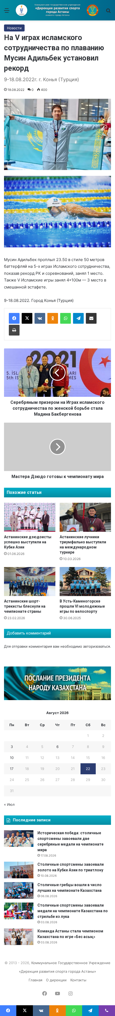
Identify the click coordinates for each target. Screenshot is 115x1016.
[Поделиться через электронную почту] (91, 318)
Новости (14, 28)
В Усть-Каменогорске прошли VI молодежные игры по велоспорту (82, 606)
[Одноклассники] (52, 318)
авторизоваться (96, 646)
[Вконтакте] (39, 318)
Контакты (78, 980)
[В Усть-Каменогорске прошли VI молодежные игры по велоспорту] (85, 581)
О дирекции (56, 980)
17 (11, 769)
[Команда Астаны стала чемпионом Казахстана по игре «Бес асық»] (18, 936)
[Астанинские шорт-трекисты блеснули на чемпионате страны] (29, 581)
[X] (27, 318)
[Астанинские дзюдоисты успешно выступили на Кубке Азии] (29, 517)
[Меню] (6, 12)
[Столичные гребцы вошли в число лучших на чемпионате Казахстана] (18, 890)
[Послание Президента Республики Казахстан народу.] (57, 699)
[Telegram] (78, 318)
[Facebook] (14, 318)
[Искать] (108, 12)
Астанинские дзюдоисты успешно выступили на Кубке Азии (27, 542)
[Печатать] (14, 330)
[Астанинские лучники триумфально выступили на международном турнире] (85, 517)
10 (12, 757)
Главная (35, 980)
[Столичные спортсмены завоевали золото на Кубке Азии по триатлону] (18, 870)
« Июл (9, 804)
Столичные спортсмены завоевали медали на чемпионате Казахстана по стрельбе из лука (72, 911)
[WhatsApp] (65, 318)
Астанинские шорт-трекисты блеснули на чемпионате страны (24, 606)
